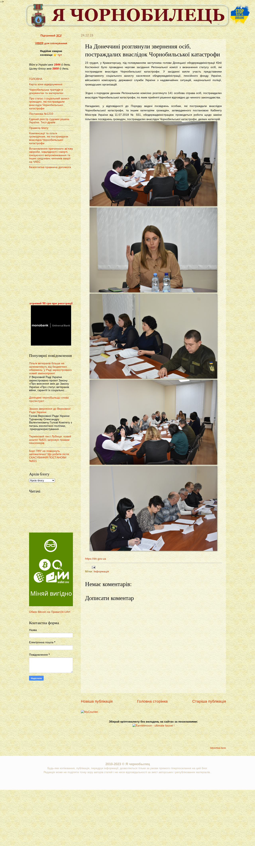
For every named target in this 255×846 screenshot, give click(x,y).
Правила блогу (38, 127)
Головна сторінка (152, 701)
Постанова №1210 (41, 113)
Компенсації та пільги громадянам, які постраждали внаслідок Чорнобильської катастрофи (48, 138)
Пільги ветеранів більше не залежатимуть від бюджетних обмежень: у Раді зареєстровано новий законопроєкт (50, 368)
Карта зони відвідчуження (45, 84)
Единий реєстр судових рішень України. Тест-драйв (49, 121)
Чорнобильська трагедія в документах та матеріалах (46, 91)
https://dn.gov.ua (95, 558)
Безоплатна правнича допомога (50, 167)
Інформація (101, 571)
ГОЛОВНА (35, 78)
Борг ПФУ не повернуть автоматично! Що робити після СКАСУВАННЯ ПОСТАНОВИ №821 (49, 455)
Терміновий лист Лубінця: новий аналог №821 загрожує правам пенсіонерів (50, 440)
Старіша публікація (209, 701)
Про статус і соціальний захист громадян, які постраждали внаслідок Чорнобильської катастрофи (49, 103)
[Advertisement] (51, 236)
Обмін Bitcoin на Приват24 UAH (49, 611)
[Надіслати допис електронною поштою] (93, 567)
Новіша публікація (97, 701)
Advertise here (218, 748)
